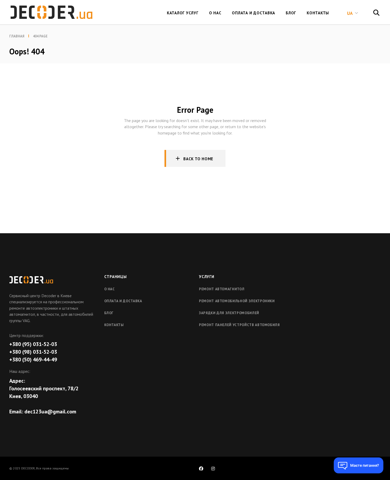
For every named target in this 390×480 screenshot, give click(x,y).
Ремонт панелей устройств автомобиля (239, 325)
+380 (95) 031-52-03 (33, 344)
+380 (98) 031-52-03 (33, 351)
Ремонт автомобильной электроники (237, 301)
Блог (109, 313)
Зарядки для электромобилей (229, 313)
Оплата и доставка (123, 301)
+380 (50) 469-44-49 (33, 359)
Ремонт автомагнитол (221, 289)
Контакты (114, 325)
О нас (109, 289)
